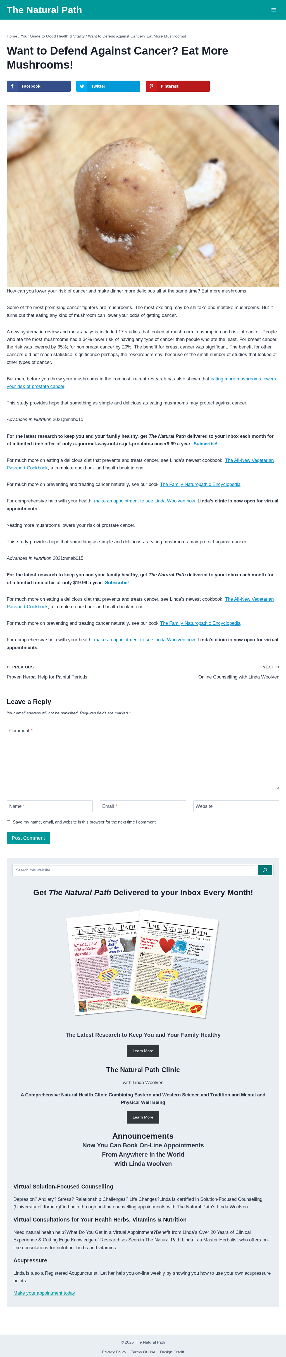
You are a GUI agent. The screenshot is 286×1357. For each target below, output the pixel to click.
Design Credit (172, 1352)
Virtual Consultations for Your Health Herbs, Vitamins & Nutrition (100, 1219)
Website (204, 806)
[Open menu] (273, 10)
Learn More (143, 1051)
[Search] (265, 870)
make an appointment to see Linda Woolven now (144, 501)
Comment (21, 730)
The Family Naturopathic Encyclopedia (200, 484)
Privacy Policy (114, 1352)
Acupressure (30, 1260)
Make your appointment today (44, 1293)
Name (17, 806)
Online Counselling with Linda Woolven (238, 672)
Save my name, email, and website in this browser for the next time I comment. (85, 822)
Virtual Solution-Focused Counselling (63, 1186)
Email (109, 806)
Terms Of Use (143, 1352)
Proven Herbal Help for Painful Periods (47, 672)
